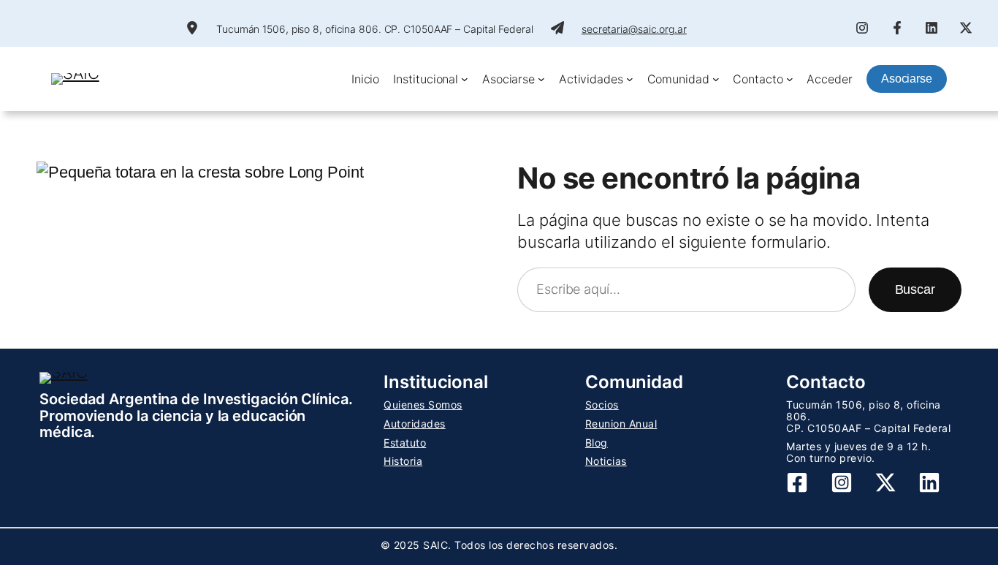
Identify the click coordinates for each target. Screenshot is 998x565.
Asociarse (906, 78)
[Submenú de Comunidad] (716, 79)
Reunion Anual (621, 423)
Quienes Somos (423, 404)
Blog (596, 442)
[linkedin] (931, 28)
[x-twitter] (966, 28)
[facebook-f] (897, 28)
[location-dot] (192, 28)
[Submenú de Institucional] (464, 79)
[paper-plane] (557, 28)
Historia (403, 461)
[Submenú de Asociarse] (541, 79)
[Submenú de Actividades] (629, 79)
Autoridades (415, 423)
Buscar (915, 289)
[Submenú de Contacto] (789, 79)
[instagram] (862, 28)
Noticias (606, 461)
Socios (602, 404)
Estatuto (405, 442)
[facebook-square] (797, 482)
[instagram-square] (842, 482)
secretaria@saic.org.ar (634, 29)
